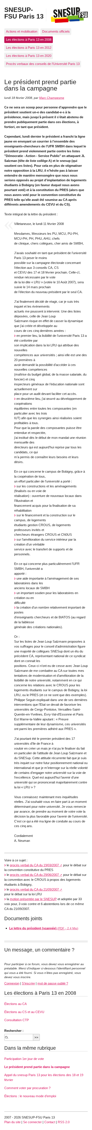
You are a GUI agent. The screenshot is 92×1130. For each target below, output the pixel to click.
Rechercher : (14, 1030)
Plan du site (12, 1122)
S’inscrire (28, 983)
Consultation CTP (16, 1020)
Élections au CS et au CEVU (24, 1012)
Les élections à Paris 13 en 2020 (28, 56)
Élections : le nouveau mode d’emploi (30, 1096)
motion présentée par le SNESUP (33, 899)
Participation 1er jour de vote (24, 1059)
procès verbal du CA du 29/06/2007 (34, 875)
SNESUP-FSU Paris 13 (24, 13)
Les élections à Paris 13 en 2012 (28, 47)
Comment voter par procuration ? (27, 1088)
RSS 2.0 (64, 1122)
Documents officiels (56, 31)
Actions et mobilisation (21, 31)
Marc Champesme (51, 97)
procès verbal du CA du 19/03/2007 (34, 865)
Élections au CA (15, 1004)
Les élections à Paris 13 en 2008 (28, 39)
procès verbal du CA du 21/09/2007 (34, 889)
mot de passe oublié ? (52, 983)
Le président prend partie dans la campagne (37, 1067)
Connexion (11, 983)
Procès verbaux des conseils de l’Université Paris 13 (43, 64)
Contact (49, 1122)
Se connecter (32, 1122)
